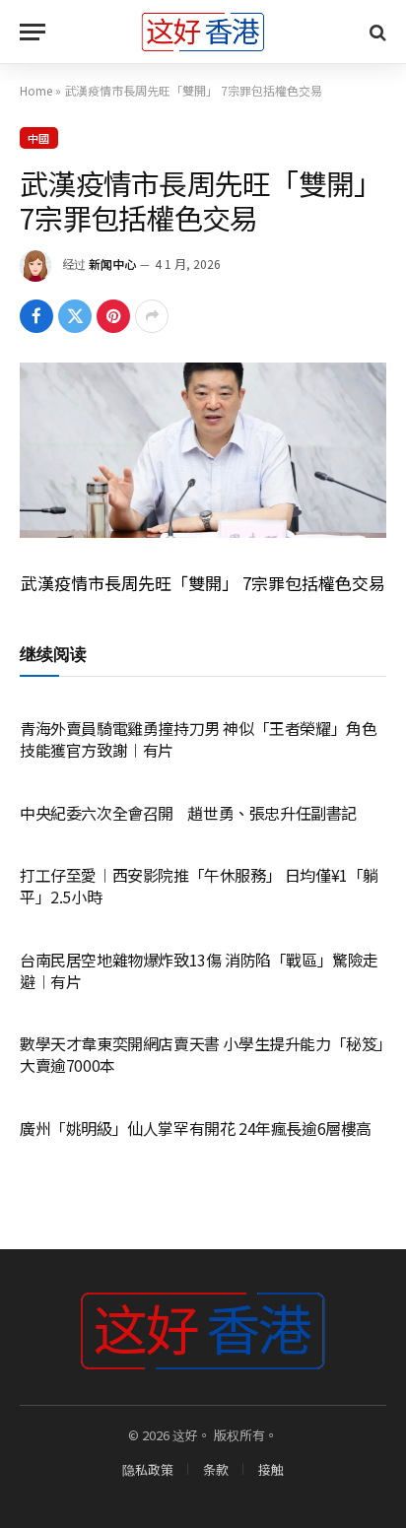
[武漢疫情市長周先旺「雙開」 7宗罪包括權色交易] (203, 450)
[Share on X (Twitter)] (75, 316)
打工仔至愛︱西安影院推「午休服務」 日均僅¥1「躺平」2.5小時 (199, 885)
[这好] (203, 32)
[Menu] (32, 32)
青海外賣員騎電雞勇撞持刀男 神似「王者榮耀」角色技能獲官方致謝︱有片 (198, 739)
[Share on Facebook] (36, 316)
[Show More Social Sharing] (152, 316)
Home (36, 90)
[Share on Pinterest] (113, 316)
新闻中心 (112, 263)
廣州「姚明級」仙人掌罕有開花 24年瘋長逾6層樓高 (196, 1128)
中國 (39, 138)
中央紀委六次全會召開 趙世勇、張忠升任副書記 (188, 813)
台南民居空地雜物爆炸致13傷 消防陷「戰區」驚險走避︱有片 (199, 970)
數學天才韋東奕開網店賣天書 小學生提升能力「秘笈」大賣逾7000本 (202, 1054)
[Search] (376, 32)
